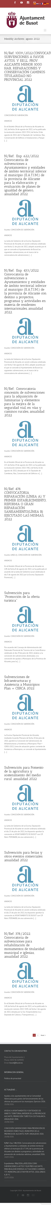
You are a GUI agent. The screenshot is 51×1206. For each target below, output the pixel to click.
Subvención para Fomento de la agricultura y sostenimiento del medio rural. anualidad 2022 (23, 773)
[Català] (35, 3)
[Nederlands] (37, 3)
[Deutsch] (45, 3)
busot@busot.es (16, 1063)
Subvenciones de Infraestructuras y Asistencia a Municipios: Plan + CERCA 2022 (22, 682)
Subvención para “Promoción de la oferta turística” (22, 596)
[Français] (42, 3)
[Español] (47, 3)
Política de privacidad (12, 1078)
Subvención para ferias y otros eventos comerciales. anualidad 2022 (23, 856)
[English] (40, 3)
